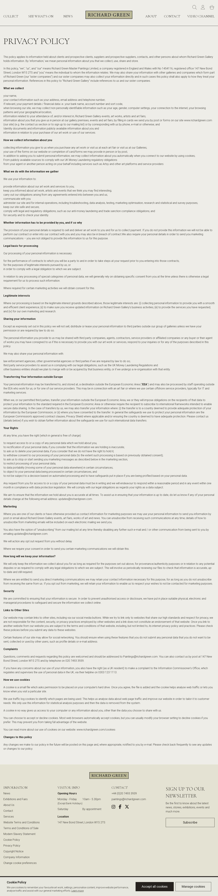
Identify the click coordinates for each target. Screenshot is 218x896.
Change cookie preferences (20, 863)
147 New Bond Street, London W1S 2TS (81, 822)
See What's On (40, 16)
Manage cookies (193, 886)
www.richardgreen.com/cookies (96, 729)
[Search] (195, 7)
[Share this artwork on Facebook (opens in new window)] (120, 807)
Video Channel (201, 16)
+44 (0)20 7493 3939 (124, 793)
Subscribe (190, 822)
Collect (10, 16)
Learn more (77, 890)
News (68, 16)
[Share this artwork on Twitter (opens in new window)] (127, 807)
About (151, 16)
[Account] (203, 7)
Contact (172, 16)
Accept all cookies (155, 886)
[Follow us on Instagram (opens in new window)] (113, 807)
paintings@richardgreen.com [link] (129, 799)
